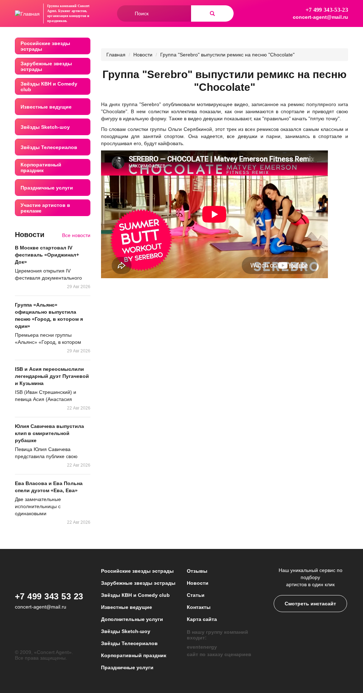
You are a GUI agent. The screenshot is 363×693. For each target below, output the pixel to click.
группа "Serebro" (141, 104)
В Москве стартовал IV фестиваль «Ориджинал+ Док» (47, 255)
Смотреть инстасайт (310, 603)
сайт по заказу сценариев (219, 654)
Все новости (76, 235)
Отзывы (197, 571)
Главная (115, 54)
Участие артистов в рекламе (45, 208)
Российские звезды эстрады (45, 46)
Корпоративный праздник (41, 167)
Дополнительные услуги (132, 619)
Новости (142, 54)
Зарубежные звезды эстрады (46, 66)
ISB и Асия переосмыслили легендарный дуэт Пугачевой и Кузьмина (52, 376)
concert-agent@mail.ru (320, 17)
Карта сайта (202, 619)
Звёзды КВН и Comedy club (49, 86)
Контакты (199, 607)
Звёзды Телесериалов (49, 147)
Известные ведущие (46, 107)
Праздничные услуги (47, 188)
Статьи (196, 595)
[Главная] (27, 13)
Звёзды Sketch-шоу (45, 127)
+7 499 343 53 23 (49, 596)
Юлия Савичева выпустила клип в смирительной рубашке (49, 433)
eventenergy (202, 647)
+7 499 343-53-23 (327, 10)
